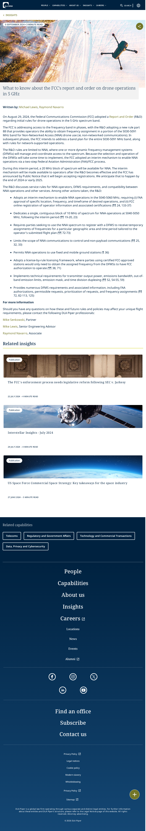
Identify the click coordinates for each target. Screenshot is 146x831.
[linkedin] (62, 690)
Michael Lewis (28, 107)
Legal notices (73, 760)
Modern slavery (73, 774)
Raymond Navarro (51, 107)
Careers (100, 5)
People (44, 5)
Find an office (73, 711)
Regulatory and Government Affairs (49, 535)
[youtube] (83, 690)
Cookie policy (73, 767)
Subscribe (73, 722)
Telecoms (12, 535)
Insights (87, 5)
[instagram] (73, 676)
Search (127, 5)
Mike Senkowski (14, 320)
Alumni (70, 659)
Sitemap (70, 799)
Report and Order (121, 117)
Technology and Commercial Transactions (106, 535)
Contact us (73, 734)
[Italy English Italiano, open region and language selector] (138, 5)
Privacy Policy (70, 753)
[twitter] (93, 676)
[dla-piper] (14, 5)
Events (72, 649)
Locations (72, 629)
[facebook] (52, 676)
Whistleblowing (73, 781)
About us (74, 5)
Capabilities (58, 5)
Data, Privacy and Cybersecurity (25, 546)
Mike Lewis (10, 326)
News (73, 639)
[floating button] (135, 794)
